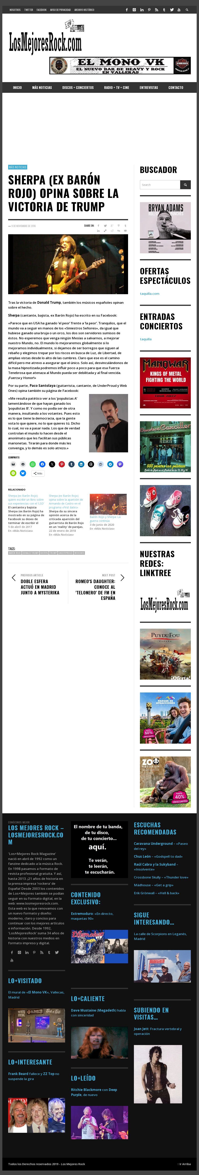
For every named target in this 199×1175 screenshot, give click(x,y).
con (89, 1089)
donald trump (30, 553)
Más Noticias (17, 167)
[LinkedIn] (141, 10)
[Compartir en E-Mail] (125, 230)
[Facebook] (127, 10)
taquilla (146, 339)
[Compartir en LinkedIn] (98, 230)
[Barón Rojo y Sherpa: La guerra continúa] (108, 504)
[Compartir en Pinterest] (118, 225)
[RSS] (156, 10)
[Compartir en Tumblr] (125, 225)
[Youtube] (179, 10)
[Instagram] (134, 10)
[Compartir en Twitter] (105, 225)
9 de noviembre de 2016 (23, 226)
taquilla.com (149, 293)
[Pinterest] (149, 10)
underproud (66, 553)
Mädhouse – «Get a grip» (154, 885)
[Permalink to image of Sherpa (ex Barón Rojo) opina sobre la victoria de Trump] (68, 264)
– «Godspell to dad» (158, 856)
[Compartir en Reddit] (111, 230)
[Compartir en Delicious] (105, 230)
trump (53, 553)
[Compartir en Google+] (111, 225)
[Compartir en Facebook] (98, 225)
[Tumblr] (164, 10)
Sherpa (44, 553)
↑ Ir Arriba (184, 1164)
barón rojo (15, 553)
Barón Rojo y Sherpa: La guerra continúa (105, 519)
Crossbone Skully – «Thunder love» (161, 877)
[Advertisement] (99, 129)
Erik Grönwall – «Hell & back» (156, 893)
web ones (79, 553)
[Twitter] (171, 10)
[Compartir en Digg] (118, 230)
